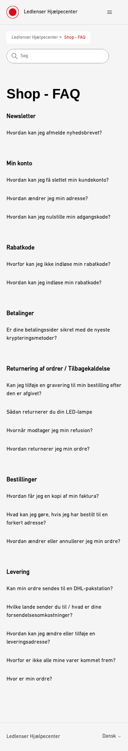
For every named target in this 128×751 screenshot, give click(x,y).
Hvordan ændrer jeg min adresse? (47, 199)
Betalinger (20, 314)
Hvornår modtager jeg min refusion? (49, 430)
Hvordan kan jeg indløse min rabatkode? (53, 283)
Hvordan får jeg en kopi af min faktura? (52, 496)
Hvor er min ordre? (29, 679)
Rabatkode (20, 248)
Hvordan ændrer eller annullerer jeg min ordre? (63, 541)
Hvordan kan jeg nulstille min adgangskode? (58, 217)
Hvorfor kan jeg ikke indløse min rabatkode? (58, 264)
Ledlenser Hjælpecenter (35, 37)
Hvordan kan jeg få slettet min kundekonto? (57, 180)
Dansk (109, 736)
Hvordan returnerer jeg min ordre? (47, 449)
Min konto (19, 164)
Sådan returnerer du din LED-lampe (49, 412)
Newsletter (20, 117)
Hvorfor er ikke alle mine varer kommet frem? (60, 660)
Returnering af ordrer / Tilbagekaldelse (58, 369)
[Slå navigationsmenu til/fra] (109, 12)
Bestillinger (21, 480)
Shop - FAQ (74, 37)
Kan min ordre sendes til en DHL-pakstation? (59, 589)
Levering (18, 572)
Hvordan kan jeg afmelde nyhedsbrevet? (54, 133)
